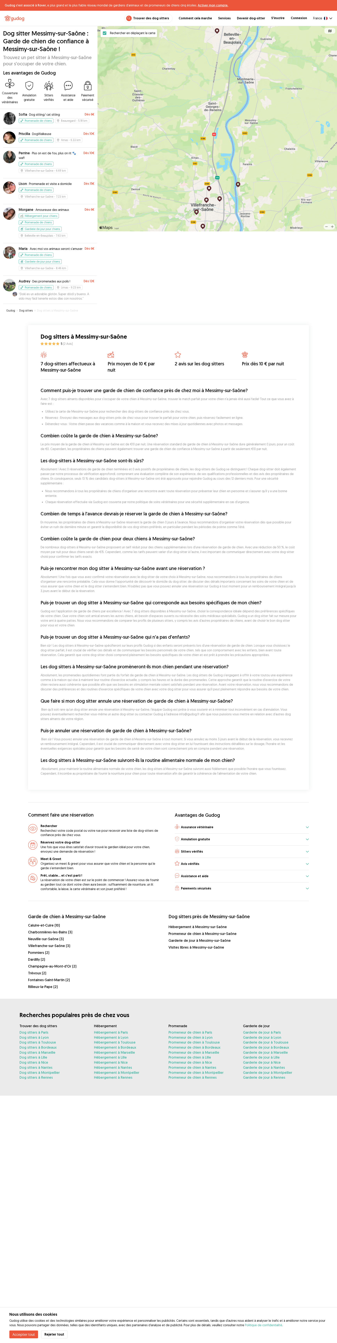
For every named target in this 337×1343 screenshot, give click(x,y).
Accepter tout (23, 1334)
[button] (242, 827)
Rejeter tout (54, 1334)
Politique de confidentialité (263, 1325)
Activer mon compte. (213, 5)
